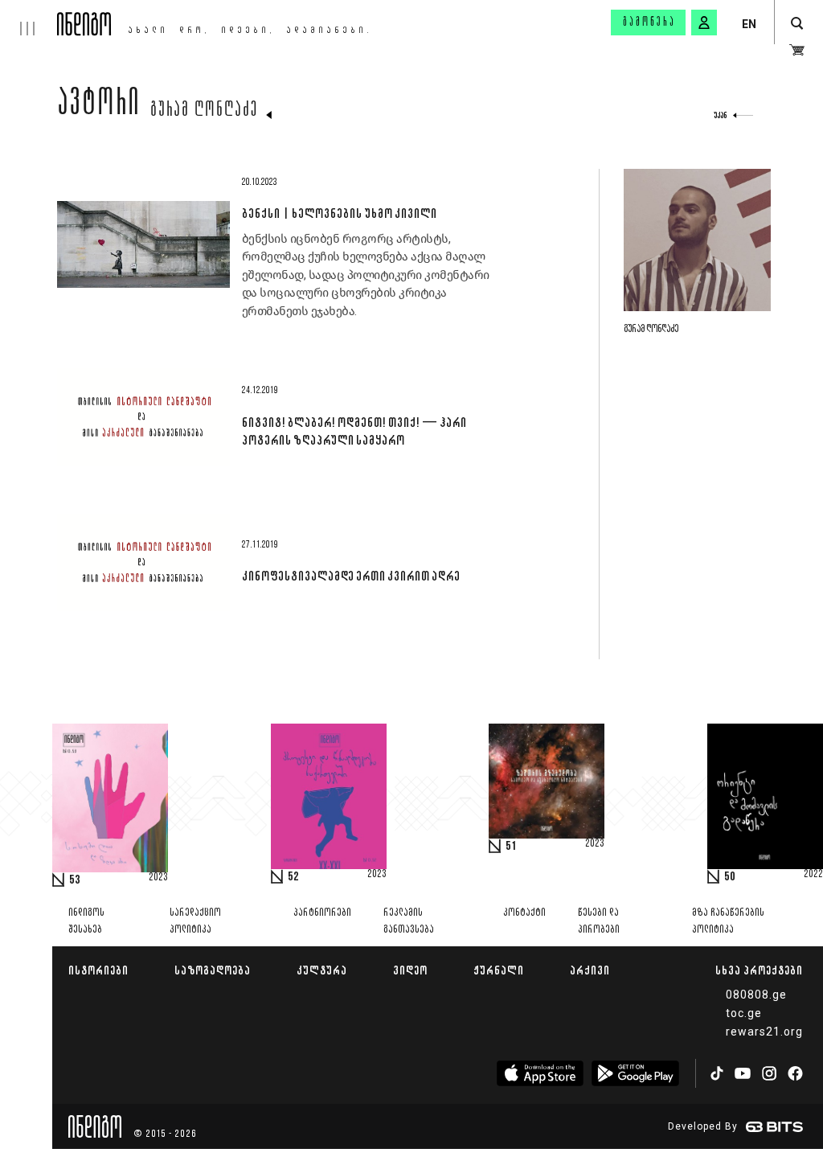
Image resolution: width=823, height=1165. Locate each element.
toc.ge (744, 1013)
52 (293, 877)
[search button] (797, 24)
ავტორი (99, 106)
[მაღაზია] (797, 49)
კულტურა (322, 970)
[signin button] (704, 22)
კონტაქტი (524, 913)
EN (749, 24)
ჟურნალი (498, 970)
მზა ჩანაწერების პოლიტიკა (728, 921)
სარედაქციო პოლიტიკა (195, 921)
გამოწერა (649, 22)
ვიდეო (410, 970)
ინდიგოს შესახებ (86, 921)
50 (729, 877)
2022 (813, 874)
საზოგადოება (212, 970)
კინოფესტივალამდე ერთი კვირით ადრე (351, 576)
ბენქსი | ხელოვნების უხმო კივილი (339, 213)
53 (74, 880)
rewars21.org (764, 1031)
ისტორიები (98, 970)
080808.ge (756, 994)
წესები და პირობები (599, 921)
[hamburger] (28, 17)
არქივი (590, 970)
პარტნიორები (322, 913)
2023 (158, 878)
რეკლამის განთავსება (408, 921)
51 (511, 846)
